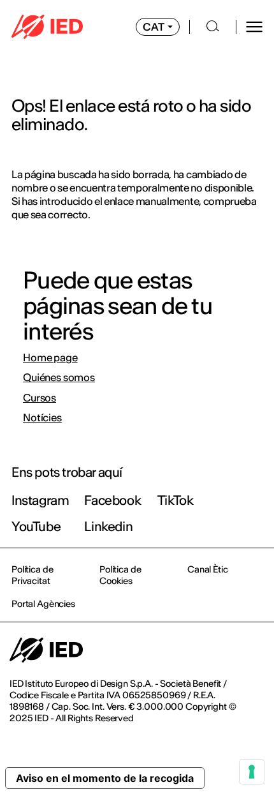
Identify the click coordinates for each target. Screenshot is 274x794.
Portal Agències (43, 604)
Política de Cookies (120, 575)
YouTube (36, 526)
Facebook (112, 500)
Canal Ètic (207, 569)
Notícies (42, 418)
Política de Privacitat (32, 575)
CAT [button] (153, 26)
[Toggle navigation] (254, 26)
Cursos (39, 398)
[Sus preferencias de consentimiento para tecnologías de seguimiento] (252, 772)
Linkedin (108, 526)
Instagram (40, 500)
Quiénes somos (59, 377)
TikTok (175, 500)
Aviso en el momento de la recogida (105, 778)
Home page (50, 358)
